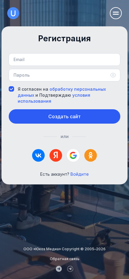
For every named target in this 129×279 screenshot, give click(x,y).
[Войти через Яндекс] (56, 155)
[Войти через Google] (73, 155)
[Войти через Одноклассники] (90, 155)
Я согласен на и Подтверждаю (62, 95)
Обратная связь (65, 259)
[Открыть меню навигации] (116, 13)
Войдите (79, 174)
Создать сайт (64, 116)
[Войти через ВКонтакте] (38, 155)
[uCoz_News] (59, 269)
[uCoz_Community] (70, 269)
